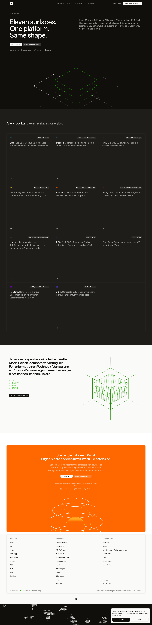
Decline (139, 619)
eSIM (11, 572)
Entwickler (78, 3)
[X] (103, 584)
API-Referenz (61, 550)
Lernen (58, 572)
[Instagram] (110, 584)
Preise (69, 3)
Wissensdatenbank (62, 557)
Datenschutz (107, 561)
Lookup (12, 561)
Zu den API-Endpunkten (19, 395)
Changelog (60, 576)
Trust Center (107, 565)
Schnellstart (60, 546)
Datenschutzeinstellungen (105, 591)
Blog (57, 580)
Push (11, 568)
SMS (11, 546)
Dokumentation (61, 542)
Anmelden (117, 3)
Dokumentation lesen (32, 44)
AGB (104, 557)
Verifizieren (14, 557)
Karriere (59, 583)
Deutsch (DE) (137, 591)
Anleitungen (60, 568)
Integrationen (61, 561)
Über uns (106, 542)
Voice (12, 550)
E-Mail (12, 542)
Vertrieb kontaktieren (132, 3)
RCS (11, 565)
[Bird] (11, 3)
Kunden (59, 565)
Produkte (60, 3)
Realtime (13, 576)
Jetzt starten (16, 44)
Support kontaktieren (124, 591)
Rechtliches (107, 554)
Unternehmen (90, 3)
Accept (121, 619)
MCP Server (60, 554)
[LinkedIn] (107, 584)
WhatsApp (13, 554)
